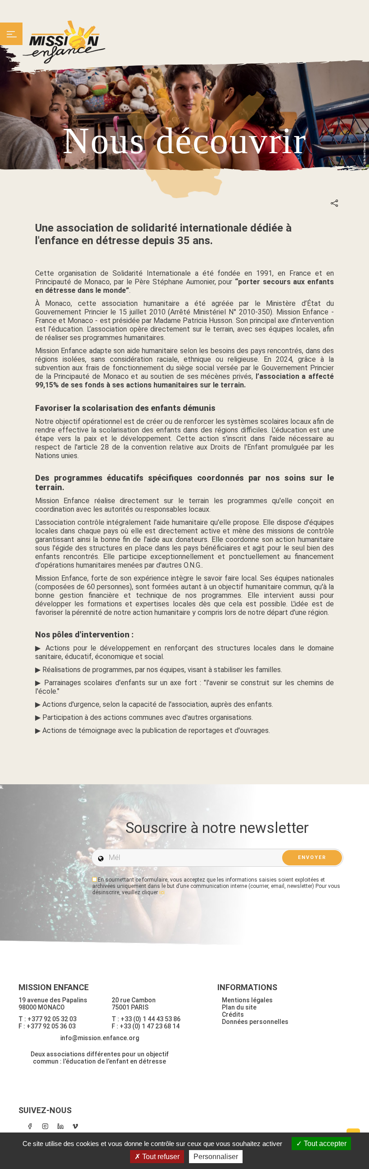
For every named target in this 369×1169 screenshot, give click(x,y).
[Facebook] (29, 1126)
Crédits (233, 1014)
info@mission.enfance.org (99, 1038)
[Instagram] (45, 1126)
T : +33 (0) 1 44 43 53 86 (146, 1019)
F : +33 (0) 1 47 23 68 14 (146, 1026)
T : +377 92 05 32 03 (47, 1019)
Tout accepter (324, 1143)
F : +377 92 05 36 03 (47, 1026)
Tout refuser (160, 1156)
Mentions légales (247, 1000)
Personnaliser (216, 1156)
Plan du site (239, 1007)
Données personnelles (255, 1021)
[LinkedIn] (60, 1126)
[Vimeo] (75, 1126)
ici (162, 892)
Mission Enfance (64, 42)
